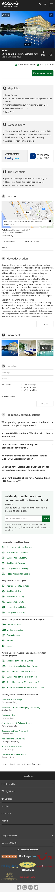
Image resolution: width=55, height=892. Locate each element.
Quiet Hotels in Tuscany (14, 558)
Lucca (6, 646)
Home (4, 764)
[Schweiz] (45, 866)
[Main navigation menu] (51, 4)
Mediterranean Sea (12, 630)
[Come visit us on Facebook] (19, 887)
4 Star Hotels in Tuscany (15, 552)
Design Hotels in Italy (13, 612)
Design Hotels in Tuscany (15, 568)
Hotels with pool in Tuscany (16, 574)
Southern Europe (11, 624)
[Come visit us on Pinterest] (30, 887)
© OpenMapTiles (21, 221)
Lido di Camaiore (33, 764)
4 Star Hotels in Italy (13, 596)
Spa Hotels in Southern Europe (17, 661)
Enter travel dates (42, 73)
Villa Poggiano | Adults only (13, 738)
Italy (11, 764)
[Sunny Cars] (27, 866)
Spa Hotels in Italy (12, 591)
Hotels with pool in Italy (14, 607)
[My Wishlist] (45, 4)
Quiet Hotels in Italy (13, 602)
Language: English (9, 835)
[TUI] (45, 856)
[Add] (51, 15)
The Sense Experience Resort (14, 754)
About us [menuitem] (5, 806)
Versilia (7, 640)
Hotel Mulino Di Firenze (12, 746)
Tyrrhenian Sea (11, 635)
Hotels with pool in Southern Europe (20, 666)
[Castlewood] (10, 876)
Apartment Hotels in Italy (15, 586)
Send (46, 518)
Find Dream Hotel (9, 784)
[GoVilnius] (27, 877)
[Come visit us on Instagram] (24, 887)
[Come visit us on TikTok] (36, 887)
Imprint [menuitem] (5, 821)
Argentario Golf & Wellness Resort (16, 723)
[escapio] (11, 4)
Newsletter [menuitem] (6, 813)
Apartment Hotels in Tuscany (17, 547)
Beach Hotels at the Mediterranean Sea (21, 682)
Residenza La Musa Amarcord (15, 731)
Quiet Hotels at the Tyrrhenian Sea (19, 677)
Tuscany (19, 764)
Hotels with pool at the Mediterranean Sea (23, 687)
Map (43, 55)
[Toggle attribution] (50, 221)
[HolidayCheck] (10, 866)
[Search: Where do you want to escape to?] (40, 4)
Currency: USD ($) (9, 843)
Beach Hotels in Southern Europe (18, 671)
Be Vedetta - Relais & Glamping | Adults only (21, 707)
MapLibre (8, 221)
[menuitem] (27, 791)
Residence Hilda (8, 715)
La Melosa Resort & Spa (12, 699)
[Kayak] (10, 856)
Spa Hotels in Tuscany (13, 563)
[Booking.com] (27, 856)
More (46, 324)
